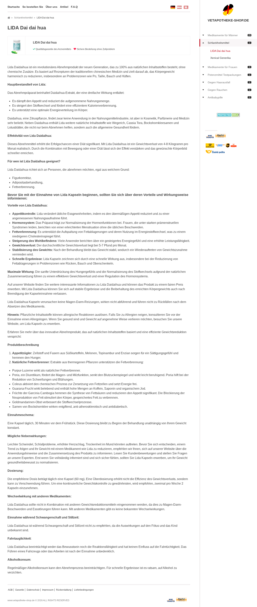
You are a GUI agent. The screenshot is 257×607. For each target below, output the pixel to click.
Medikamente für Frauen (229, 67)
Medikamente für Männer (229, 35)
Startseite (14, 6)
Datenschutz (33, 590)
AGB (10, 590)
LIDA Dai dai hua (220, 50)
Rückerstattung (63, 590)
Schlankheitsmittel (229, 42)
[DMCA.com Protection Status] (228, 114)
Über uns (51, 6)
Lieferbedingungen (84, 590)
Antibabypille (229, 97)
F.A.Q (74, 6)
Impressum (47, 590)
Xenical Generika (220, 57)
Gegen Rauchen (229, 89)
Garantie (19, 590)
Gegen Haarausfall (229, 82)
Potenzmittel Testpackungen (229, 74)
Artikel (64, 6)
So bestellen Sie (32, 6)
